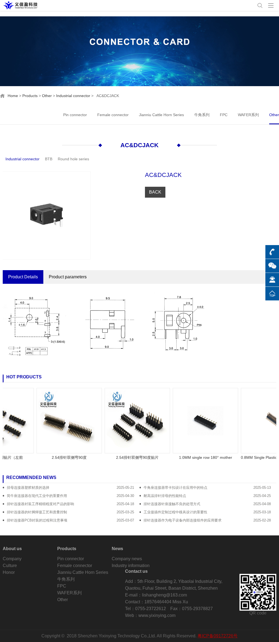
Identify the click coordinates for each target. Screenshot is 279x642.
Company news (127, 558)
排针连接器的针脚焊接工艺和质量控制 (37, 512)
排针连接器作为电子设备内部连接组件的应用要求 (183, 520)
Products (30, 96)
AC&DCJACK (139, 145)
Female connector (113, 115)
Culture (10, 565)
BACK (155, 192)
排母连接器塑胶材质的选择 (28, 488)
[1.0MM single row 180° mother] (197, 420)
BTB (48, 159)
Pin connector (75, 115)
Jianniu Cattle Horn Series (161, 115)
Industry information (131, 565)
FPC (224, 115)
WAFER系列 (248, 115)
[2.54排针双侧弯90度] (61, 420)
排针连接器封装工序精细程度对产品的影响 (40, 504)
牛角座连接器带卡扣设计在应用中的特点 (175, 488)
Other (47, 96)
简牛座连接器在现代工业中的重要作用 (37, 496)
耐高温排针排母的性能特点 (165, 496)
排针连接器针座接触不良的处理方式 (172, 504)
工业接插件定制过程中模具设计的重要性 (175, 512)
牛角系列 (202, 115)
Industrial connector (73, 96)
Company (12, 558)
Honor (9, 572)
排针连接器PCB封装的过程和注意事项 (37, 520)
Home (13, 96)
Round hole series (73, 159)
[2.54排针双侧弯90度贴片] (129, 420)
